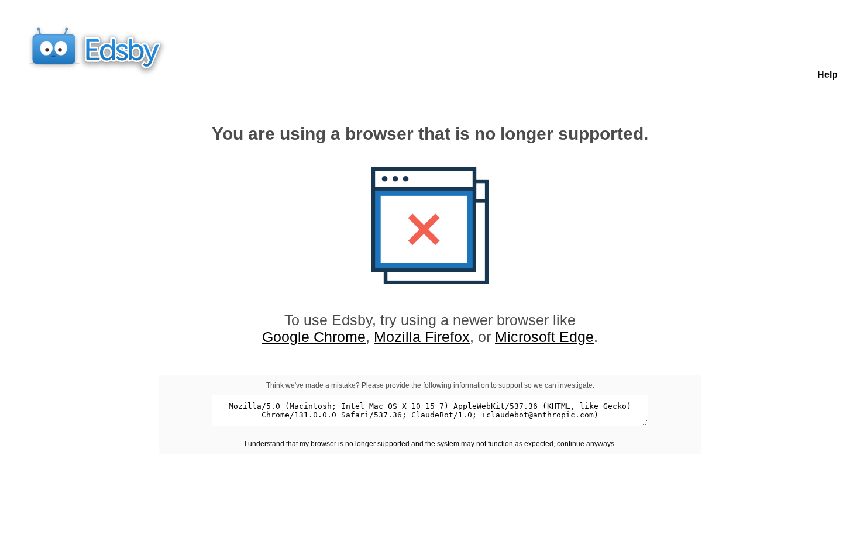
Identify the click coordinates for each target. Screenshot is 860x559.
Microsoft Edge (544, 337)
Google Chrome (314, 337)
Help (827, 75)
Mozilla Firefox (422, 337)
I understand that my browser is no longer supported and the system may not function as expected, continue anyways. (430, 444)
